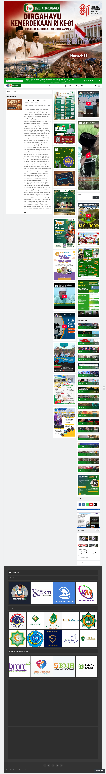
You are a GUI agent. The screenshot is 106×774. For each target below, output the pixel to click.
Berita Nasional (56, 79)
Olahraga (64, 81)
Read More (26, 212)
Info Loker (72, 79)
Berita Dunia (49, 79)
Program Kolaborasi (81, 86)
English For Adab (70, 82)
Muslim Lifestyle (42, 81)
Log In (91, 86)
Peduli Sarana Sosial (55, 82)
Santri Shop (57, 86)
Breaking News (70, 81)
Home (50, 86)
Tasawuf (37, 79)
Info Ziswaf (42, 79)
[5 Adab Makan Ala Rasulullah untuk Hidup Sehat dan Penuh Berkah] (14, 104)
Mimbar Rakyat (58, 81)
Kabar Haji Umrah (65, 79)
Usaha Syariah (29, 81)
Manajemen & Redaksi (68, 86)
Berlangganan (99, 770)
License (89, 769)
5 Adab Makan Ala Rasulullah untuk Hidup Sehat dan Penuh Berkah (36, 102)
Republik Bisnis (50, 81)
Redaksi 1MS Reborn (29, 105)
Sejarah (27, 79)
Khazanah (32, 79)
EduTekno (35, 81)
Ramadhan (63, 82)
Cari (79, 194)
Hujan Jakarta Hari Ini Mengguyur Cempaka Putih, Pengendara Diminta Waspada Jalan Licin (87, 552)
